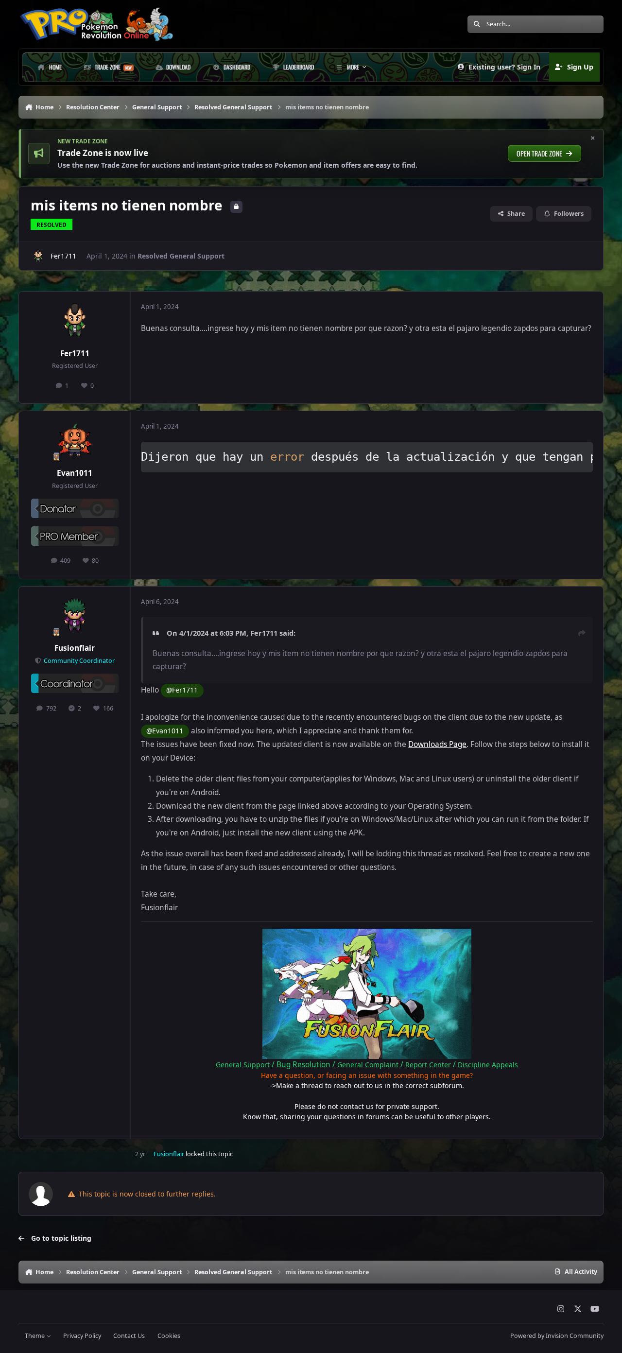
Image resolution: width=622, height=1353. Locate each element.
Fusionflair (74, 648)
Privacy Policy (82, 1336)
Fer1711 (63, 255)
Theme (35, 1336)
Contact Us (129, 1336)
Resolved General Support (181, 255)
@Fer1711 (182, 689)
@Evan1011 (164, 730)
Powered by (557, 1336)
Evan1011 (74, 473)
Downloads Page (437, 744)
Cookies (168, 1336)
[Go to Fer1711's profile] (38, 256)
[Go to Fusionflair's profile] (75, 616)
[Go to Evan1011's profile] (75, 440)
